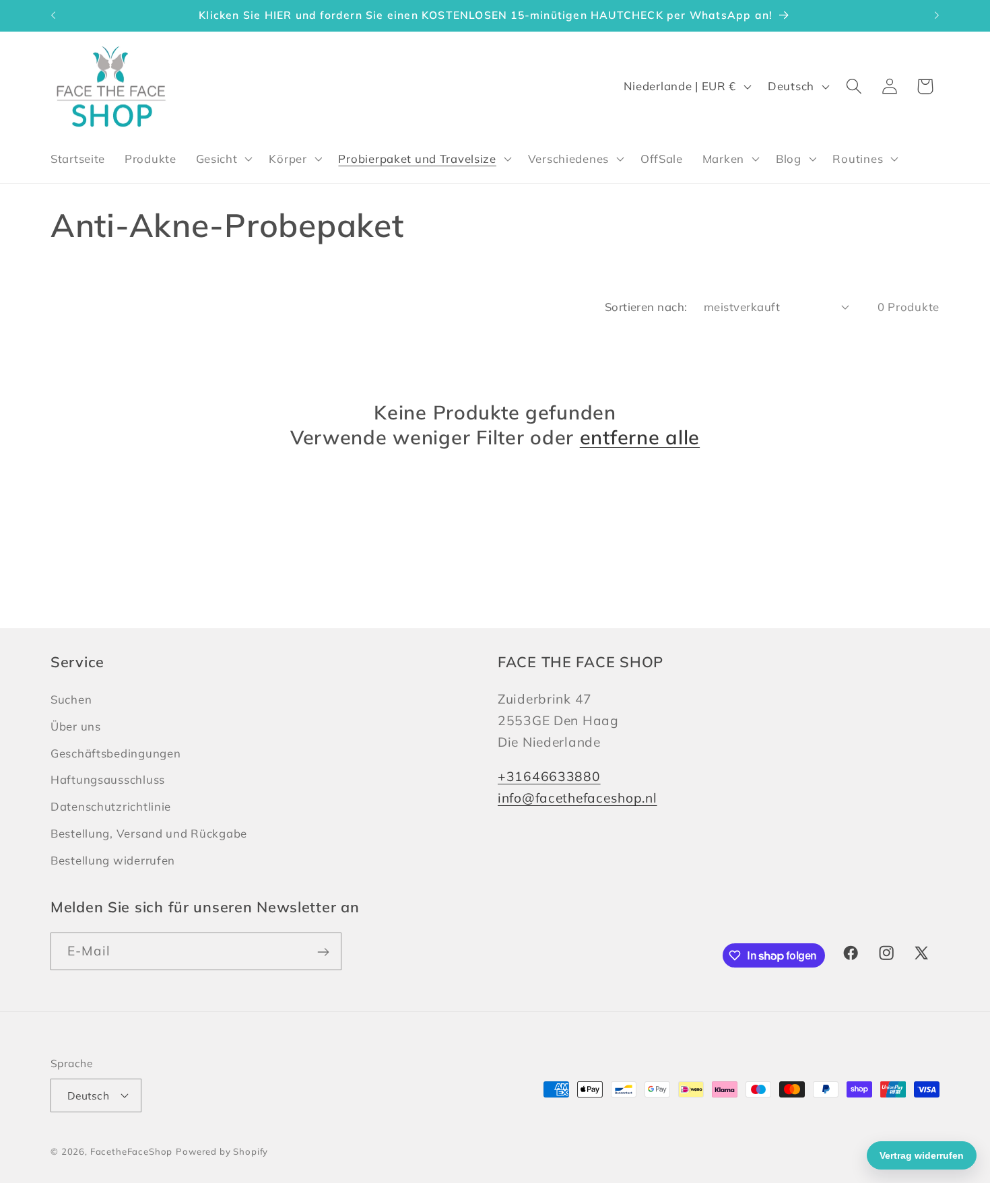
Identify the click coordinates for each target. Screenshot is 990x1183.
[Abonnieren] (323, 952)
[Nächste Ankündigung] (937, 15)
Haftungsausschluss (108, 779)
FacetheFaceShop (131, 1150)
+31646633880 (549, 776)
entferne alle (640, 437)
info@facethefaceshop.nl (577, 797)
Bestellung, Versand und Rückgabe (149, 833)
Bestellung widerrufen (113, 859)
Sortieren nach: (646, 307)
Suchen (71, 698)
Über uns (76, 725)
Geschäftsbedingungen (115, 752)
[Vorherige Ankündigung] (53, 15)
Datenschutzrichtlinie (111, 806)
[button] (222, 159)
